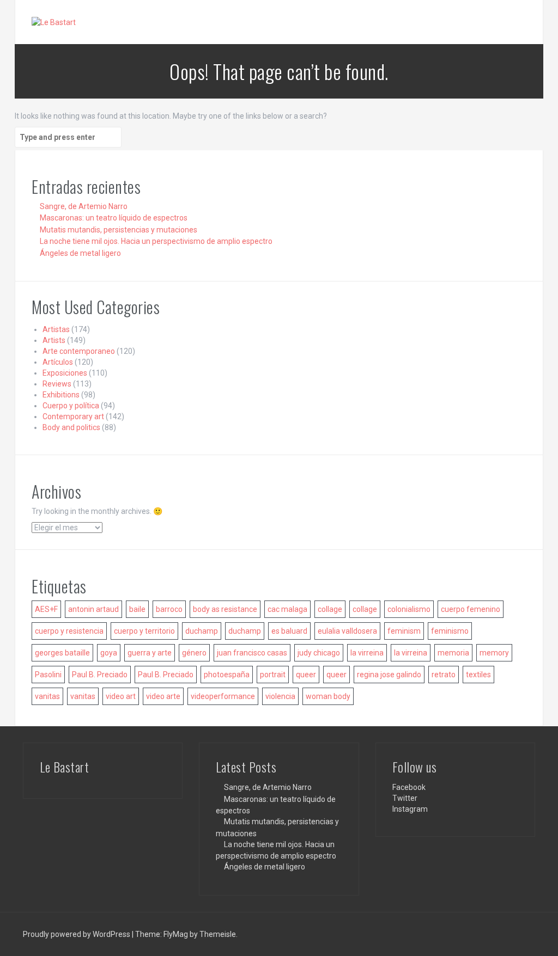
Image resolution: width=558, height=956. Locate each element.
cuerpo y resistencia (69, 631)
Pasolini (48, 674)
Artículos (58, 362)
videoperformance (223, 696)
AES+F (46, 609)
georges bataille (62, 652)
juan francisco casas (252, 652)
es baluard (289, 631)
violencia (280, 696)
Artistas (56, 329)
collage (330, 609)
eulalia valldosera (347, 631)
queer (306, 674)
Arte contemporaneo (79, 351)
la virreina (367, 652)
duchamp (201, 631)
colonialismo (408, 609)
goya (108, 652)
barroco (169, 609)
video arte (163, 696)
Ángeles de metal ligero (80, 253)
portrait (273, 674)
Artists (54, 340)
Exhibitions (61, 394)
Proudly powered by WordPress (77, 934)
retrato (444, 674)
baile (137, 609)
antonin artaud (93, 609)
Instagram (410, 809)
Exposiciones (65, 373)
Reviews (57, 383)
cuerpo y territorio (144, 631)
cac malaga (287, 609)
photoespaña (227, 674)
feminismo (450, 631)
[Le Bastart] (54, 21)
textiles (478, 674)
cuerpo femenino (470, 609)
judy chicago (319, 652)
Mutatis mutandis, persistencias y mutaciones (118, 229)
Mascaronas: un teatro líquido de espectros (113, 217)
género (194, 652)
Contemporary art (73, 416)
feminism (404, 631)
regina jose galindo (389, 674)
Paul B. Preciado (100, 674)
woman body (328, 696)
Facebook (409, 787)
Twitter (404, 798)
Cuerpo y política (71, 405)
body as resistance (225, 609)
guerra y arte (150, 652)
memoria (453, 652)
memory (494, 652)
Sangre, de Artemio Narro (84, 206)
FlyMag (175, 934)
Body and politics (71, 427)
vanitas (47, 696)
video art (121, 696)
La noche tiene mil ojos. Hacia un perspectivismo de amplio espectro (156, 241)
